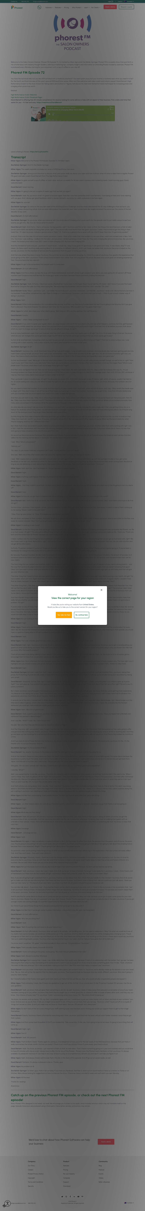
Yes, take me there (63, 615)
